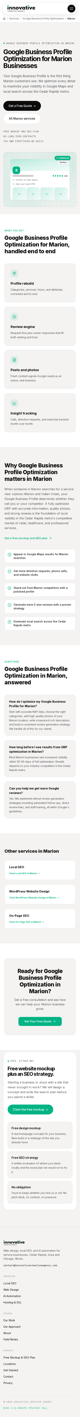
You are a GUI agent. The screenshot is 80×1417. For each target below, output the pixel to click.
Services (14, 18)
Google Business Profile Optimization (43, 18)
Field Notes (10, 1339)
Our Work (9, 1320)
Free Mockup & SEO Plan (19, 1357)
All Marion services (22, 118)
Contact (8, 1376)
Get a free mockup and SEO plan (25, 538)
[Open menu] (71, 9)
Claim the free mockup (30, 1109)
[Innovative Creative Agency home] (21, 8)
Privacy (8, 1382)
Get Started (10, 1370)
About (7, 1333)
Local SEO (9, 1283)
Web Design (11, 1289)
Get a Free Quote (22, 106)
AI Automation (12, 1296)
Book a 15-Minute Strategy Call (25, 1408)
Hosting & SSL (12, 1302)
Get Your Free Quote (37, 1021)
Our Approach (12, 1326)
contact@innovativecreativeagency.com (30, 1265)
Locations (9, 1363)
